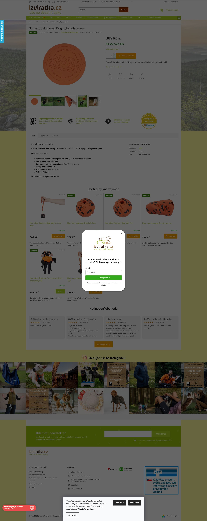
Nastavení (72, 515)
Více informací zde (86, 509)
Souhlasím (134, 502)
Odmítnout (119, 502)
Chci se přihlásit (104, 278)
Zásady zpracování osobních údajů (109, 284)
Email (87, 268)
